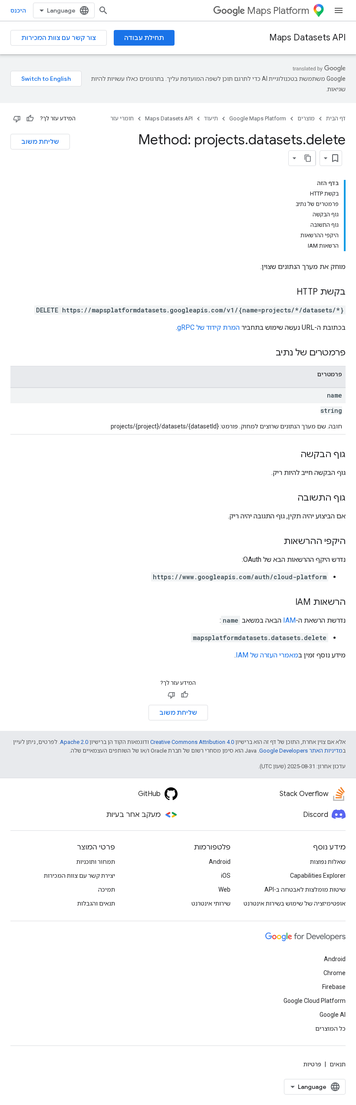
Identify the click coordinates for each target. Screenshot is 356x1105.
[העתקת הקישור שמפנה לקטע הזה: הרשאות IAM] (286, 602)
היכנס (18, 10)
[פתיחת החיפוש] (103, 10)
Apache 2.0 (74, 742)
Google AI (333, 1014)
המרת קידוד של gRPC (208, 327)
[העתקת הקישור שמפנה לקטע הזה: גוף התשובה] (288, 498)
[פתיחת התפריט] (338, 10)
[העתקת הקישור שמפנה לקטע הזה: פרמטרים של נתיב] (267, 353)
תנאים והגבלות (96, 903)
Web (224, 889)
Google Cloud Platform (314, 1000)
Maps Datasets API (307, 37)
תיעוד (211, 118)
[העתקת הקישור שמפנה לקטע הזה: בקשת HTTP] (288, 292)
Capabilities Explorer (318, 875)
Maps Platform (278, 11)
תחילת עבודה (144, 38)
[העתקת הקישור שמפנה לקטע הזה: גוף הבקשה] (291, 455)
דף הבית (336, 118)
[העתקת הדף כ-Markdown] (308, 158)
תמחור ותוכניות (95, 861)
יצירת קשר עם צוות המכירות (79, 875)
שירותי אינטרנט (211, 903)
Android (220, 861)
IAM (289, 620)
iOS (226, 875)
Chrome (334, 972)
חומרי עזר (122, 118)
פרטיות (312, 1064)
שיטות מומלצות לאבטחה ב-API (305, 889)
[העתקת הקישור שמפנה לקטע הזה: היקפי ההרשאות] (274, 542)
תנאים (338, 1064)
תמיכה (106, 889)
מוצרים (306, 118)
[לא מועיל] (16, 118)
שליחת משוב (40, 142)
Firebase (334, 986)
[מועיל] (29, 118)
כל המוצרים (330, 1028)
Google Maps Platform (257, 118)
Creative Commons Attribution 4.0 (192, 742)
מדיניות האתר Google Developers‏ (301, 750)
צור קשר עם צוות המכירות (58, 38)
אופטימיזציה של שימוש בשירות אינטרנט (295, 903)
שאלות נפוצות (328, 861)
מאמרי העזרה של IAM (267, 655)
